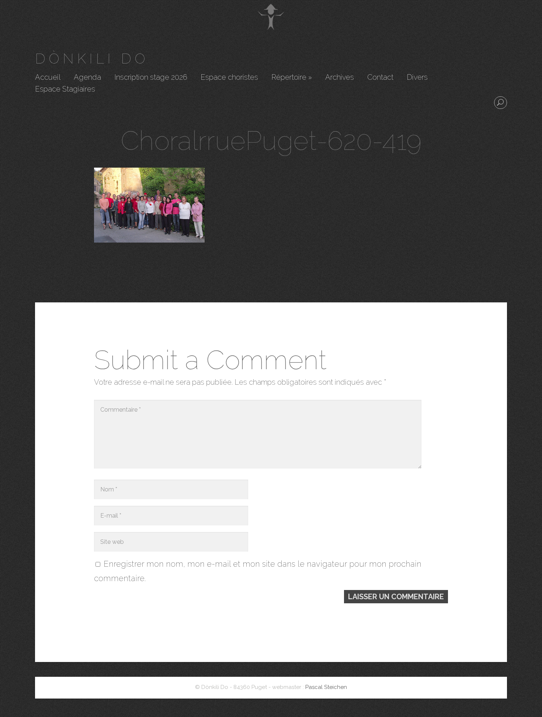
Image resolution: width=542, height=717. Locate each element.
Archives (339, 77)
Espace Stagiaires (65, 89)
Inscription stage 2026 (150, 77)
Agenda (87, 77)
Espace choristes (229, 77)
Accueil (47, 77)
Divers (417, 77)
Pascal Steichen (326, 687)
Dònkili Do (92, 58)
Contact (380, 77)
